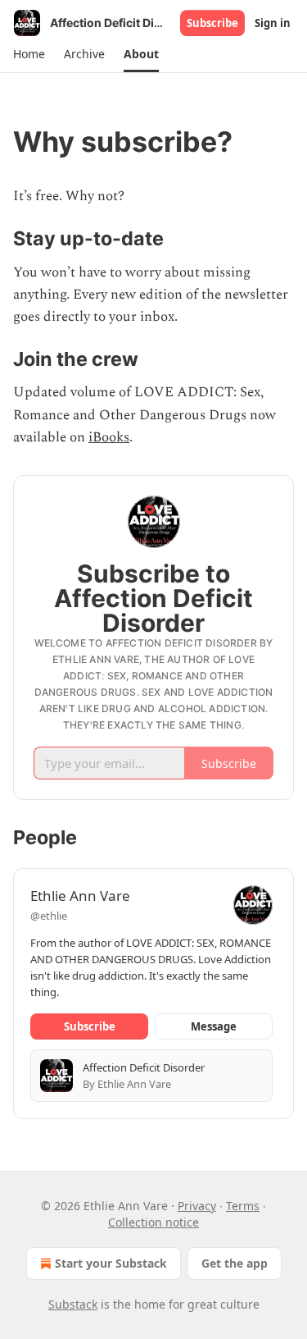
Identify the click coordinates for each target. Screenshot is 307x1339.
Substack (72, 1304)
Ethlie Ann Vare (80, 895)
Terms (243, 1205)
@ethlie (48, 915)
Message (214, 1026)
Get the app (234, 1263)
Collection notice (153, 1222)
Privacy (197, 1205)
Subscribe (212, 23)
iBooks (108, 437)
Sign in (273, 23)
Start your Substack (111, 1263)
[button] (28, 54)
